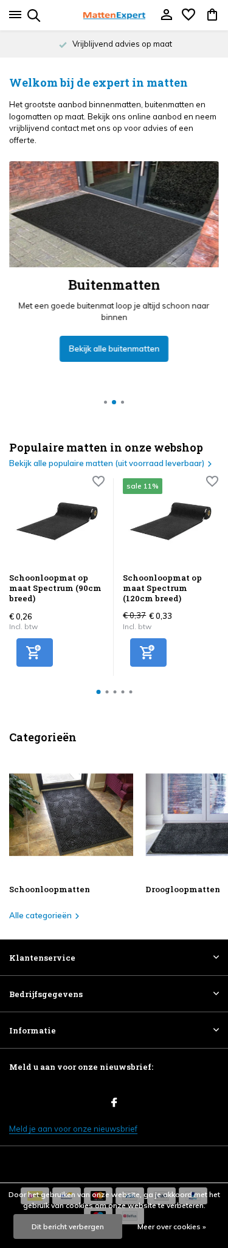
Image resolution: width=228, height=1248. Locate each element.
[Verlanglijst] (188, 15)
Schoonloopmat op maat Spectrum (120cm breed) (162, 588)
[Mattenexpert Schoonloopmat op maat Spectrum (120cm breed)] (170, 521)
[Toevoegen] (34, 652)
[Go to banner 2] (114, 261)
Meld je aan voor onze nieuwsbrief (73, 1128)
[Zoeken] (31, 15)
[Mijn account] (166, 15)
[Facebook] (114, 1103)
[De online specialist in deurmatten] (114, 15)
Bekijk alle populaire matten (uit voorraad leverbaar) (106, 463)
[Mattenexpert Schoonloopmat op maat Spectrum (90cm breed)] (57, 521)
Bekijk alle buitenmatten (114, 348)
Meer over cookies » (171, 1226)
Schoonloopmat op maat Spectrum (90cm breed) (55, 588)
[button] (105, 402)
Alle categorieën (40, 915)
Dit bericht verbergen (68, 1226)
